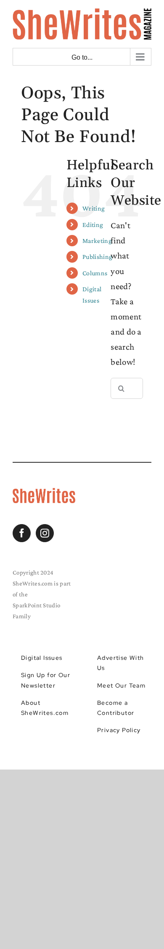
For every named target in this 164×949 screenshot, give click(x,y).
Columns (94, 273)
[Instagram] (45, 533)
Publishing (97, 256)
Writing (93, 208)
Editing (92, 224)
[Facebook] (22, 533)
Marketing (97, 240)
